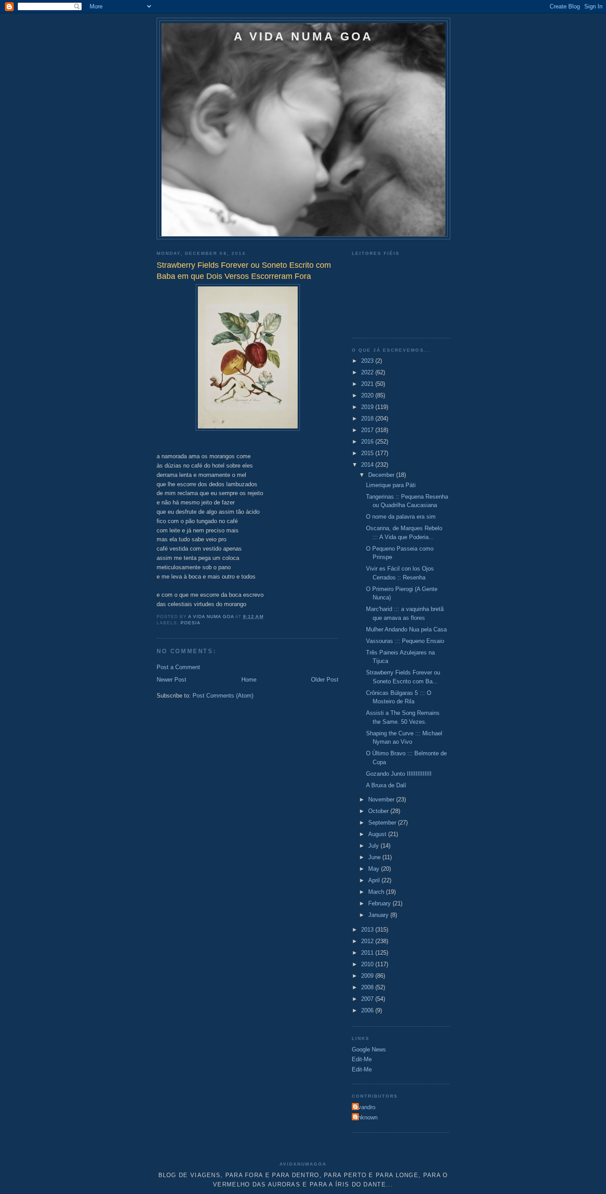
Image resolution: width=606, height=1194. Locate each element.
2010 (368, 964)
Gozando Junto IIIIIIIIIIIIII (399, 773)
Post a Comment (178, 667)
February (380, 903)
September (383, 822)
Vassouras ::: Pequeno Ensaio (405, 641)
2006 (368, 1010)
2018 (368, 418)
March (377, 892)
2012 (368, 941)
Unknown (366, 1117)
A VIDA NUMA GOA (304, 36)
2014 (368, 464)
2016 (368, 441)
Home (248, 679)
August (378, 834)
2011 (368, 952)
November (382, 799)
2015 (368, 453)
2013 (368, 929)
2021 (368, 384)
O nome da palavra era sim (401, 516)
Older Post (324, 679)
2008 (368, 987)
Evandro (364, 1107)
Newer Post (171, 679)
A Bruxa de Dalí (386, 785)
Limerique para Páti (391, 485)
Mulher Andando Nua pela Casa (406, 629)
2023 (368, 360)
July (374, 845)
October (379, 811)
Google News (369, 1049)
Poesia (191, 622)
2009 (368, 975)
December (382, 475)
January (379, 915)
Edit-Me (362, 1059)
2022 (368, 372)
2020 (368, 395)
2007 (368, 999)
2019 (368, 407)
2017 (368, 430)
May (374, 868)
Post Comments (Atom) (223, 695)
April (375, 880)
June (375, 857)
